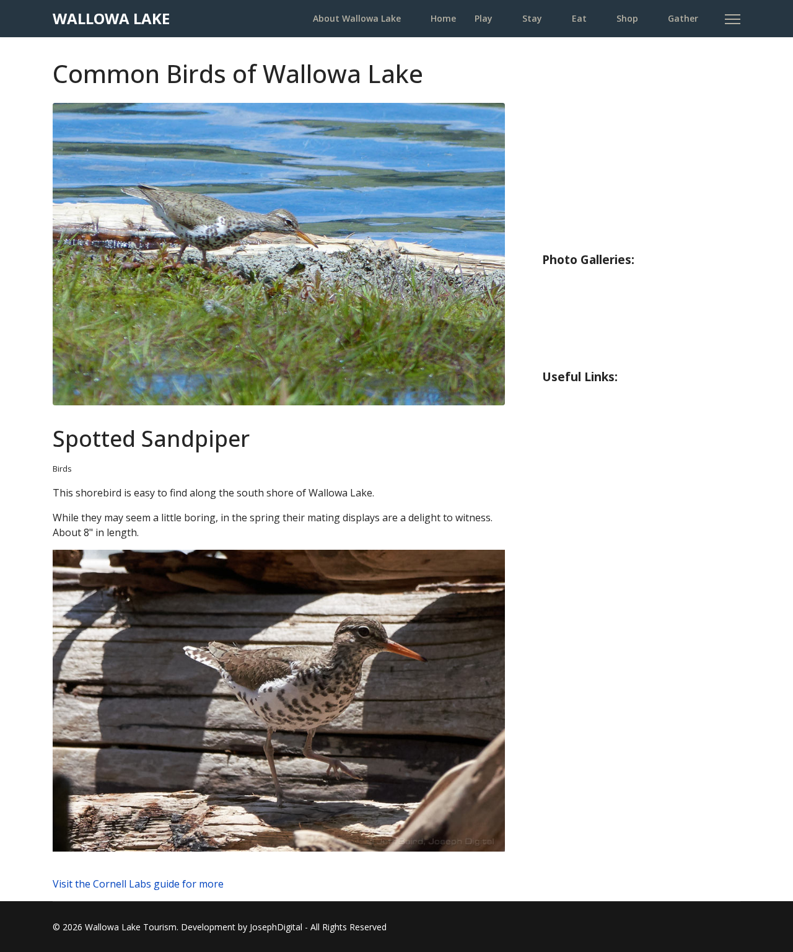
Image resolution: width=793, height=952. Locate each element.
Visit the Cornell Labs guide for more (138, 884)
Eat (579, 18)
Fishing (561, 114)
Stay (532, 18)
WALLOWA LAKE (111, 18)
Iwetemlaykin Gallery (601, 355)
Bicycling (566, 189)
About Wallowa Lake (357, 18)
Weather (566, 398)
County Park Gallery (597, 306)
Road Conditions (586, 423)
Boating (563, 164)
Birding (561, 213)
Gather (683, 18)
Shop (627, 18)
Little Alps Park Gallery (605, 331)
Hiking (559, 139)
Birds (62, 468)
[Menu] (732, 19)
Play (484, 18)
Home (443, 18)
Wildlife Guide (580, 238)
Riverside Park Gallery (602, 281)
